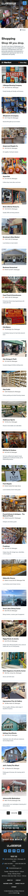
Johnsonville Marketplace (11, 798)
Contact (18, 880)
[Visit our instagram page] (9, 850)
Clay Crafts (6, 389)
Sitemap (14, 887)
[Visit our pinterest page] (14, 850)
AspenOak (6, 176)
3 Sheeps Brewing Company (12, 85)
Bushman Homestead (10, 267)
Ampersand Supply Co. (10, 146)
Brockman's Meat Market (11, 237)
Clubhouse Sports (9, 420)
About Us (10, 880)
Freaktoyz (6, 546)
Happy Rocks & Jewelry (11, 639)
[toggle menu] (24, 3)
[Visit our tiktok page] (22, 850)
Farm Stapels (7, 484)
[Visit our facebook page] (5, 850)
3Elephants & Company (11, 116)
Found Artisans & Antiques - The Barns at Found (14, 515)
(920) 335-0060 (8, 863)
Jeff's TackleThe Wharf (11, 765)
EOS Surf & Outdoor (9, 450)
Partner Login (7, 883)
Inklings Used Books (10, 733)
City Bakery (7, 327)
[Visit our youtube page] (18, 850)
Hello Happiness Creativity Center (14, 671)
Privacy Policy (20, 883)
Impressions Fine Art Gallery (12, 701)
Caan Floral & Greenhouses (12, 295)
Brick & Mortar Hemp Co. (11, 207)
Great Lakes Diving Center (12, 608)
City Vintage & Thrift (9, 359)
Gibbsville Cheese (9, 578)
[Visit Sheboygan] (9, 3)
